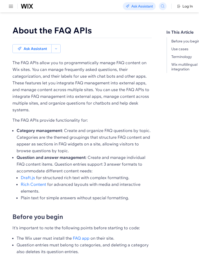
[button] (32, 49)
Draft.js (28, 177)
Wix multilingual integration (184, 66)
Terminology (181, 56)
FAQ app (81, 238)
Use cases (179, 49)
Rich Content (33, 184)
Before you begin (37, 216)
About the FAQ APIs (52, 30)
